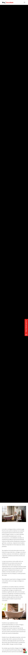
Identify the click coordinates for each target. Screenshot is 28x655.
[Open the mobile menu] (24, 3)
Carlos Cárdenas (10, 257)
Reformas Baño (12, 248)
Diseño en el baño (19, 248)
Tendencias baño (5, 248)
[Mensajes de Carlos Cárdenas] (3, 257)
